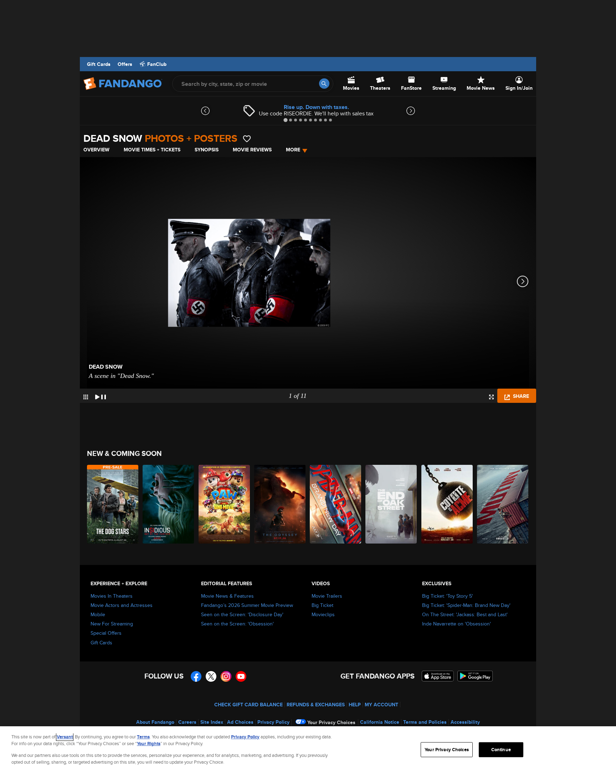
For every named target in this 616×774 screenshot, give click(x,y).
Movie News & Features (227, 595)
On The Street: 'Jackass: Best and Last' (465, 614)
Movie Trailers (327, 595)
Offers (125, 64)
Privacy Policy (273, 722)
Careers (187, 722)
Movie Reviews (252, 149)
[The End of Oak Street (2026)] (391, 504)
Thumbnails (85, 397)
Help (355, 704)
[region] (308, 750)
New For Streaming (112, 623)
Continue (501, 749)
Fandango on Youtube (241, 676)
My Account (381, 704)
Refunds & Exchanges (316, 704)
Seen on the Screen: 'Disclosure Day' (242, 614)
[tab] (285, 120)
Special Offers (106, 633)
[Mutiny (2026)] (503, 504)
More (293, 149)
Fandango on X (211, 676)
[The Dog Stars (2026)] (113, 504)
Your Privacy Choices (331, 722)
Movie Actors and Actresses (122, 605)
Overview (96, 149)
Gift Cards (99, 64)
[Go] (324, 83)
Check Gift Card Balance (248, 704)
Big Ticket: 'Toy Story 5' (447, 595)
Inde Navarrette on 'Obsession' (456, 623)
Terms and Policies (425, 722)
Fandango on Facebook (196, 676)
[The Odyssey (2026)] (280, 504)
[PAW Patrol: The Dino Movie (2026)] (225, 504)
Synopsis (207, 149)
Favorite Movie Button (247, 139)
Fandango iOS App (438, 676)
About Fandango (155, 722)
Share (520, 396)
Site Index (211, 722)
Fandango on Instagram (226, 676)
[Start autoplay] (100, 396)
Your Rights (148, 743)
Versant (65, 736)
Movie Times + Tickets (152, 149)
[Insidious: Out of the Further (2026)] (169, 504)
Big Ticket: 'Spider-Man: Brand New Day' (466, 605)
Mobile (98, 614)
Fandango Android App (475, 676)
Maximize (491, 397)
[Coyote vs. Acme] (447, 504)
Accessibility (465, 722)
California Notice (379, 722)
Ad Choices (240, 722)
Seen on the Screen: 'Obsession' (237, 623)
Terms (143, 736)
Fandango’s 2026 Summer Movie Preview (247, 605)
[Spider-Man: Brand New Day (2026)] (336, 504)
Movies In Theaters (112, 595)
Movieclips (323, 614)
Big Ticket (322, 605)
